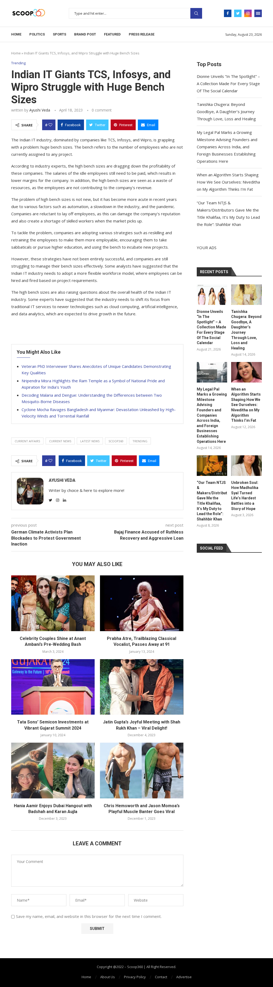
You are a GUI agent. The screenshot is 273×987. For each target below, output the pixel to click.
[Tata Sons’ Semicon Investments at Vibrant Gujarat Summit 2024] (53, 687)
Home (16, 34)
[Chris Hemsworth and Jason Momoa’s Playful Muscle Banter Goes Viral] (141, 770)
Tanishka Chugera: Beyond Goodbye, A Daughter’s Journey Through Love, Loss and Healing (226, 111)
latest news (89, 441)
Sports (59, 34)
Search (196, 13)
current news (60, 441)
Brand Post (85, 34)
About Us (107, 976)
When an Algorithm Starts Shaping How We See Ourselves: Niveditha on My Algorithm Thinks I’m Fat (228, 182)
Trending (18, 63)
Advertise (184, 976)
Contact (161, 976)
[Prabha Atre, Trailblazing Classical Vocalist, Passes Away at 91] (141, 603)
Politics (37, 34)
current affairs (27, 441)
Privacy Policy (135, 976)
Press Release (141, 34)
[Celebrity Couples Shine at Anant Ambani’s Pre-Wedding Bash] (53, 603)
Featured (112, 34)
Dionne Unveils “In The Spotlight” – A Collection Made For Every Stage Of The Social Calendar (228, 83)
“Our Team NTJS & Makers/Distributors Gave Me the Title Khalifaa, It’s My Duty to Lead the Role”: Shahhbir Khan (212, 500)
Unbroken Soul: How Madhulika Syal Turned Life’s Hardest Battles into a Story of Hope (244, 495)
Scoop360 (116, 441)
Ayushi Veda (39, 110)
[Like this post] (50, 125)
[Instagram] (248, 13)
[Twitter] (238, 13)
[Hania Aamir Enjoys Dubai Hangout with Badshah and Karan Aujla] (53, 770)
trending (140, 441)
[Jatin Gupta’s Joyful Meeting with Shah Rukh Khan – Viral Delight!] (141, 687)
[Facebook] (227, 13)
